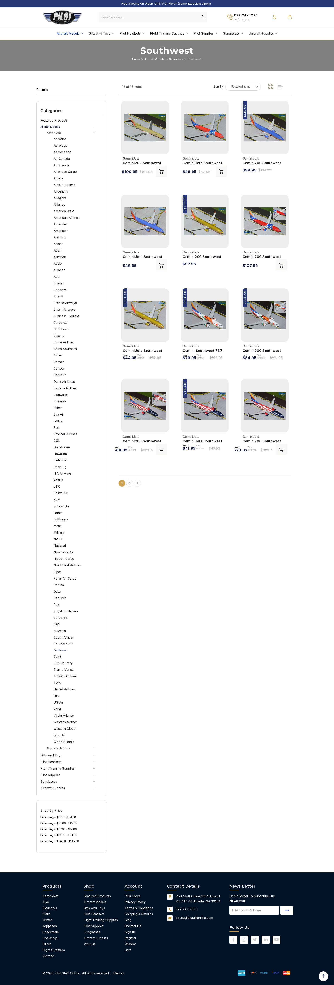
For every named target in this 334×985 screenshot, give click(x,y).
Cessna (59, 336)
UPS (57, 696)
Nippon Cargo (64, 559)
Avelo (58, 263)
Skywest (60, 631)
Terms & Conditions (139, 908)
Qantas (59, 585)
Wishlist (130, 944)
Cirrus (58, 355)
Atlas (57, 250)
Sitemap (118, 973)
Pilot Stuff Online (67, 973)
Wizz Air (60, 735)
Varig (57, 709)
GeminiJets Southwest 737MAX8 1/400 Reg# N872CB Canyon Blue (142, 257)
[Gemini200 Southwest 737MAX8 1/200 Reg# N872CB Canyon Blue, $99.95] (265, 127)
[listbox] (243, 87)
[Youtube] (276, 940)
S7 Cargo (60, 618)
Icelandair (61, 460)
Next (137, 483)
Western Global (65, 729)
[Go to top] (323, 976)
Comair (59, 362)
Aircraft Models (68, 33)
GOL (57, 441)
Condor (59, 368)
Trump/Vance (64, 670)
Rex (56, 605)
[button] (71, 110)
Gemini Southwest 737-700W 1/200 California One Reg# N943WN (203, 351)
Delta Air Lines (64, 382)
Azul (57, 277)
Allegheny (61, 191)
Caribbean (61, 329)
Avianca (59, 270)
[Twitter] (255, 940)
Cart (128, 950)
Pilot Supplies (204, 33)
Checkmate (50, 932)
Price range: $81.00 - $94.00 (58, 835)
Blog (128, 920)
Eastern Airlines (65, 388)
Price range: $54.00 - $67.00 (58, 823)
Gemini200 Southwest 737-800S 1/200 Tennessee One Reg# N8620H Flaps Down (262, 257)
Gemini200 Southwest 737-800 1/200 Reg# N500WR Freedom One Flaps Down (143, 441)
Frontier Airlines (65, 434)
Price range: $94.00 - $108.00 (59, 841)
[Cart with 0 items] (289, 17)
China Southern (65, 349)
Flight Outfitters (53, 950)
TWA (57, 683)
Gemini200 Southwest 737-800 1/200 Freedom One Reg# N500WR (264, 441)
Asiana (58, 244)
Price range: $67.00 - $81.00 (58, 829)
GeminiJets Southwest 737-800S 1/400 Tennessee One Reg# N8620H (202, 163)
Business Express (66, 316)
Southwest (60, 650)
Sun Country (63, 663)
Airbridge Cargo (65, 172)
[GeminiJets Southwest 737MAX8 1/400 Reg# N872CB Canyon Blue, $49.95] (145, 221)
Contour (60, 375)
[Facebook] (233, 940)
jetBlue (58, 480)
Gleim (46, 914)
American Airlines (66, 218)
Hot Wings (50, 938)
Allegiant (60, 198)
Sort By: (219, 86)
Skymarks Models (58, 748)
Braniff (58, 296)
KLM (57, 500)
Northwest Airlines (67, 565)
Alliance (59, 204)
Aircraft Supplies (261, 33)
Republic (60, 598)
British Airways (64, 309)
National (60, 545)
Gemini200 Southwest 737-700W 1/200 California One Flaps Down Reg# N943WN (262, 351)
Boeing (59, 283)
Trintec (47, 920)
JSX (57, 486)
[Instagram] (244, 940)
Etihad (58, 408)
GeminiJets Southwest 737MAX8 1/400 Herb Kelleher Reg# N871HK (142, 351)
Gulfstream (62, 447)
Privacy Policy (135, 902)
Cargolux (60, 322)
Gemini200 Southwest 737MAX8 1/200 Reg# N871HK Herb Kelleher (202, 257)
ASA (45, 902)
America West (64, 211)
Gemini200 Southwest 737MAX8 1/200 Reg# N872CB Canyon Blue (262, 163)
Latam (58, 513)
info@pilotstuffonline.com (194, 918)
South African (64, 637)
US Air (58, 702)
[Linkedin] (266, 940)
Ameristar (61, 231)
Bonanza (60, 290)
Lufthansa (61, 519)
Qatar (58, 591)
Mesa (57, 526)
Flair (57, 427)
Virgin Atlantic (64, 715)
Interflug (60, 467)
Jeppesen (49, 926)
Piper (57, 572)
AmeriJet (60, 224)
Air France (61, 165)
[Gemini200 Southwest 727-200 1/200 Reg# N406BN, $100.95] (145, 127)
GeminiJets (54, 132)
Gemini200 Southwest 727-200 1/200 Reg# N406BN (142, 163)
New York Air (63, 552)
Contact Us (133, 926)
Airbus (58, 178)
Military (59, 532)
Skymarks (49, 908)
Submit (286, 910)
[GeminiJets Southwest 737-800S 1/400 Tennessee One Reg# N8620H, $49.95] (205, 127)
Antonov (60, 237)
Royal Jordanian (66, 611)
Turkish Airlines (65, 676)
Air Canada (62, 159)
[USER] (274, 17)
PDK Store (132, 896)
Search (202, 17)
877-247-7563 (186, 909)
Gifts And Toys (99, 33)
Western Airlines (66, 722)
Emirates (60, 401)
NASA (58, 539)
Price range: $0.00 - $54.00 (58, 817)
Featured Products (54, 120)
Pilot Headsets (130, 33)
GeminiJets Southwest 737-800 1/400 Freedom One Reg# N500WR (204, 441)
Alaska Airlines (64, 185)
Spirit (57, 656)
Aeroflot (60, 139)
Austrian (60, 257)
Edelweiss (61, 395)
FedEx (58, 421)
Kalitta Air (61, 493)
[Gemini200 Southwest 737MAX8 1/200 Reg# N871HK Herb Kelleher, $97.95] (205, 221)
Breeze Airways (65, 303)
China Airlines (64, 342)
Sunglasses (231, 33)
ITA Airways (63, 473)
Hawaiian (60, 454)
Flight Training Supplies (167, 33)
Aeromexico (62, 152)
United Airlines (64, 689)
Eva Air (59, 414)
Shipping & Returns (139, 914)
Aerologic (61, 145)
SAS (57, 624)
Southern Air (63, 644)
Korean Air (61, 506)
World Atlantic (64, 742)
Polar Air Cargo (65, 578)
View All (48, 956)
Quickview (126, 148)
